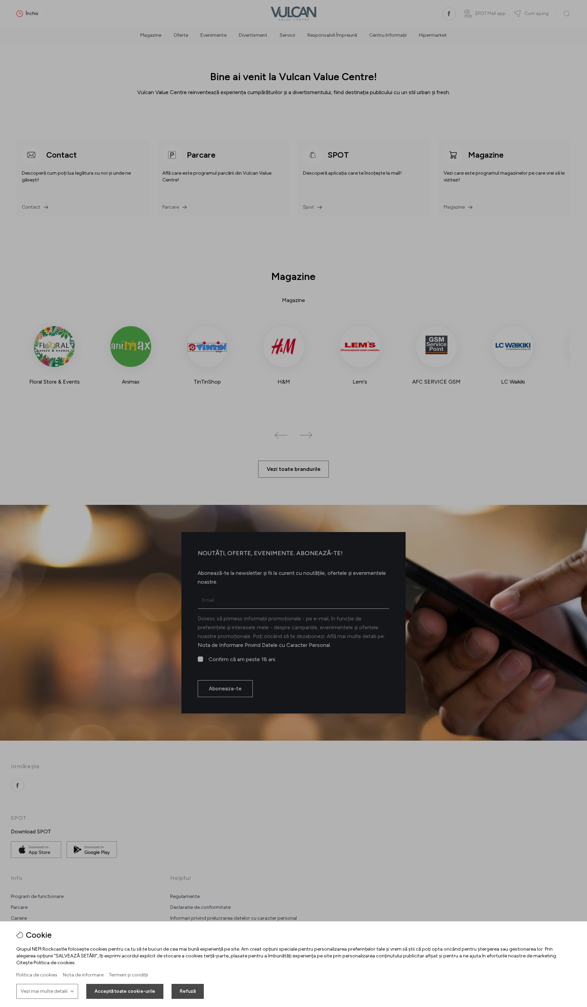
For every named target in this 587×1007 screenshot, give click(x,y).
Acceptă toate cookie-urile (124, 991)
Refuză (188, 991)
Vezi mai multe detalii (44, 991)
